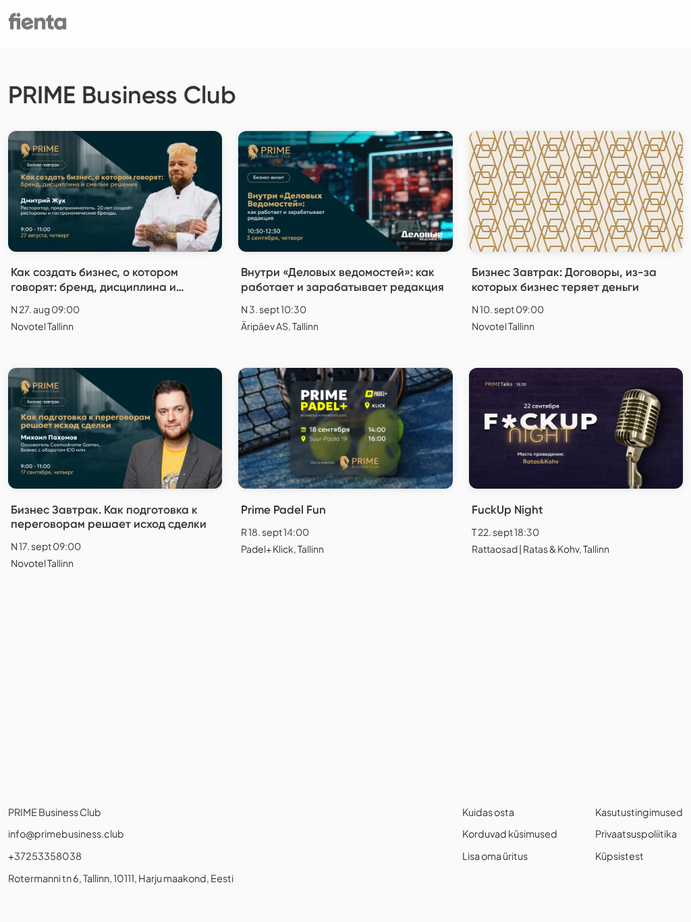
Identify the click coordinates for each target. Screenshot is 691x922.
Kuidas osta (488, 812)
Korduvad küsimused (509, 834)
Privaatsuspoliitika (636, 834)
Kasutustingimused (639, 812)
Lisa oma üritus (495, 856)
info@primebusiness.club (66, 834)
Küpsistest (619, 856)
